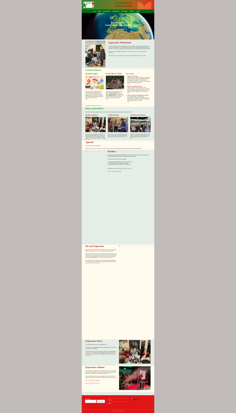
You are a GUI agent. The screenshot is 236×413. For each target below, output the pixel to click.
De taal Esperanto (94, 246)
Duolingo (89, 354)
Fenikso (112, 151)
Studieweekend (91, 115)
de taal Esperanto (131, 51)
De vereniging (124, 11)
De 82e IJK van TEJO (114, 73)
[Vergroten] (103, 42)
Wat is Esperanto (106, 11)
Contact (110, 400)
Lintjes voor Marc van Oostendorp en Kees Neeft (137, 95)
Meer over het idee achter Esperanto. (105, 257)
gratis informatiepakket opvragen (121, 55)
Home (94, 11)
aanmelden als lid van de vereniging (138, 55)
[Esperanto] (142, 11)
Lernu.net (91, 352)
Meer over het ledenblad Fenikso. (115, 171)
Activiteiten (131, 11)
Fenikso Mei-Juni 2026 (127, 168)
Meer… (86, 99)
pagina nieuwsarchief (96, 105)
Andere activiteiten (137, 115)
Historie (138, 11)
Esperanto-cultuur (95, 367)
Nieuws (99, 11)
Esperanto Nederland (120, 42)
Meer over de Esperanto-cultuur (92, 383)
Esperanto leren (115, 11)
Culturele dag (113, 115)
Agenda (89, 142)
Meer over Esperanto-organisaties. (92, 380)
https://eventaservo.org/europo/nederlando (98, 148)
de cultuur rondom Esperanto (94, 263)
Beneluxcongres (91, 73)
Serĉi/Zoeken (88, 399)
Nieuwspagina (88, 105)
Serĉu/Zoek (100, 401)
